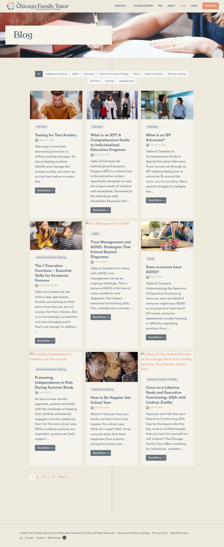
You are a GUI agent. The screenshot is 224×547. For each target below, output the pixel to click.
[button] (126, 6)
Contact (29, 538)
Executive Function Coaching (134, 533)
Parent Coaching (154, 74)
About (171, 6)
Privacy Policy (160, 533)
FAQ (160, 6)
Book (194, 6)
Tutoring (109, 81)
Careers (40, 538)
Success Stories (143, 6)
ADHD (75, 74)
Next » (62, 477)
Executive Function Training (114, 74)
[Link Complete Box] (56, 154)
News (137, 74)
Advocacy (89, 74)
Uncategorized (126, 81)
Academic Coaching (56, 74)
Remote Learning (177, 74)
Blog (183, 6)
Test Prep (95, 81)
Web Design (54, 538)
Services (120, 6)
